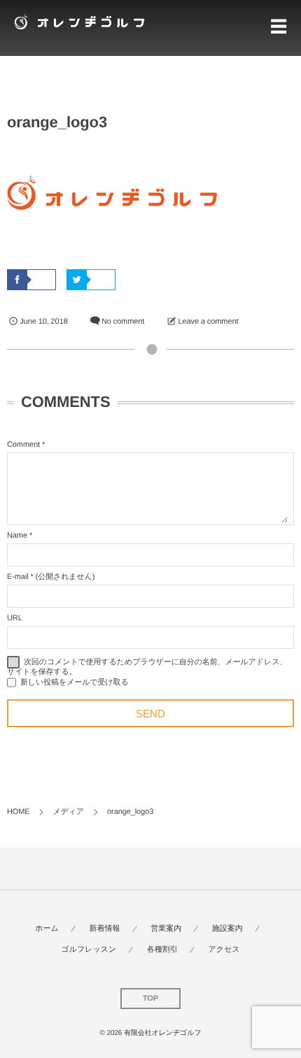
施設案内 (227, 928)
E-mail (18, 577)
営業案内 (165, 928)
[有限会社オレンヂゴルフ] (77, 21)
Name (17, 535)
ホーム (47, 928)
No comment (123, 321)
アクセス (224, 949)
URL (14, 618)
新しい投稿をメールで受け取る (74, 682)
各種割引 (162, 949)
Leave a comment (208, 321)
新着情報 (105, 928)
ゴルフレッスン (88, 949)
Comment (23, 445)
